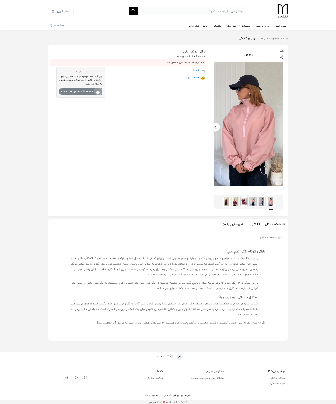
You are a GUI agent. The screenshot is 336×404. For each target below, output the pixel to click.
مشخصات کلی (273, 224)
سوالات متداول (277, 378)
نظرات (252, 224)
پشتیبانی (217, 26)
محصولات (246, 26)
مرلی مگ (231, 26)
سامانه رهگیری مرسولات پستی (207, 378)
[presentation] (281, 127)
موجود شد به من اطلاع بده (77, 91)
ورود (205, 26)
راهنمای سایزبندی (191, 78)
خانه (285, 38)
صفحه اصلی (280, 26)
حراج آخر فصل (262, 26)
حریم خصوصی (277, 383)
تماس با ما (194, 26)
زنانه (263, 38)
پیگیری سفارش (155, 378)
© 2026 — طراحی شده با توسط (168, 402)
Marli (196, 70)
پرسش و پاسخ (231, 224)
